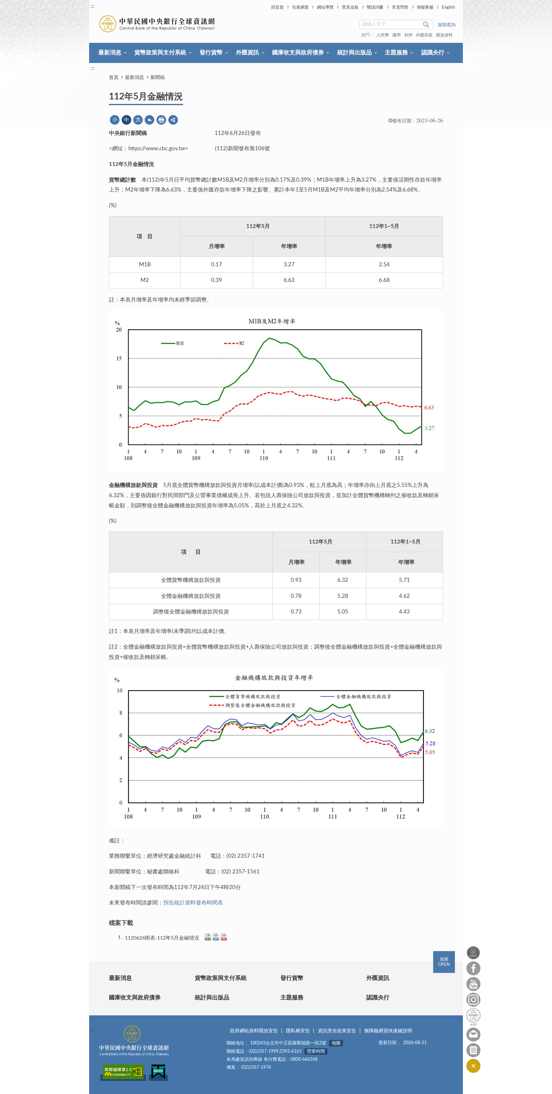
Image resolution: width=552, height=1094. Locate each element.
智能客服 (425, 7)
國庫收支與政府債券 (298, 53)
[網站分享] (173, 120)
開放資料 (444, 35)
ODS (215, 937)
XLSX (207, 937)
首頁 (114, 77)
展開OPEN (444, 962)
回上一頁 (149, 120)
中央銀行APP (473, 1017)
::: (93, 6)
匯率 (397, 35)
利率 (408, 35)
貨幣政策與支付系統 (160, 53)
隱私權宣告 (298, 1030)
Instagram (473, 1000)
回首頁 (277, 7)
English (448, 7)
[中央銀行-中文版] (157, 23)
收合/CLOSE (473, 1066)
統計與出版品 (354, 53)
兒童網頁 (300, 7)
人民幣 (383, 35)
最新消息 (109, 53)
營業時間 (316, 1051)
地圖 (336, 1043)
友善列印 (161, 120)
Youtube (473, 984)
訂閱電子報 (473, 1050)
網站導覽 (325, 7)
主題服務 (396, 53)
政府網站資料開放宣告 (254, 1030)
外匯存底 (424, 35)
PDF (223, 937)
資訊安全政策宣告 (337, 1030)
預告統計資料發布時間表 (193, 902)
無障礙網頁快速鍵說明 (388, 1030)
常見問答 (400, 7)
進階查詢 (447, 25)
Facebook (473, 968)
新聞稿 (157, 77)
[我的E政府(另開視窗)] (158, 1077)
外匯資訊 (247, 53)
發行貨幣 (211, 53)
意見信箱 (350, 7)
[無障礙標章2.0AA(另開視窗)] (123, 1077)
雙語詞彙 (375, 7)
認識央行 (432, 53)
